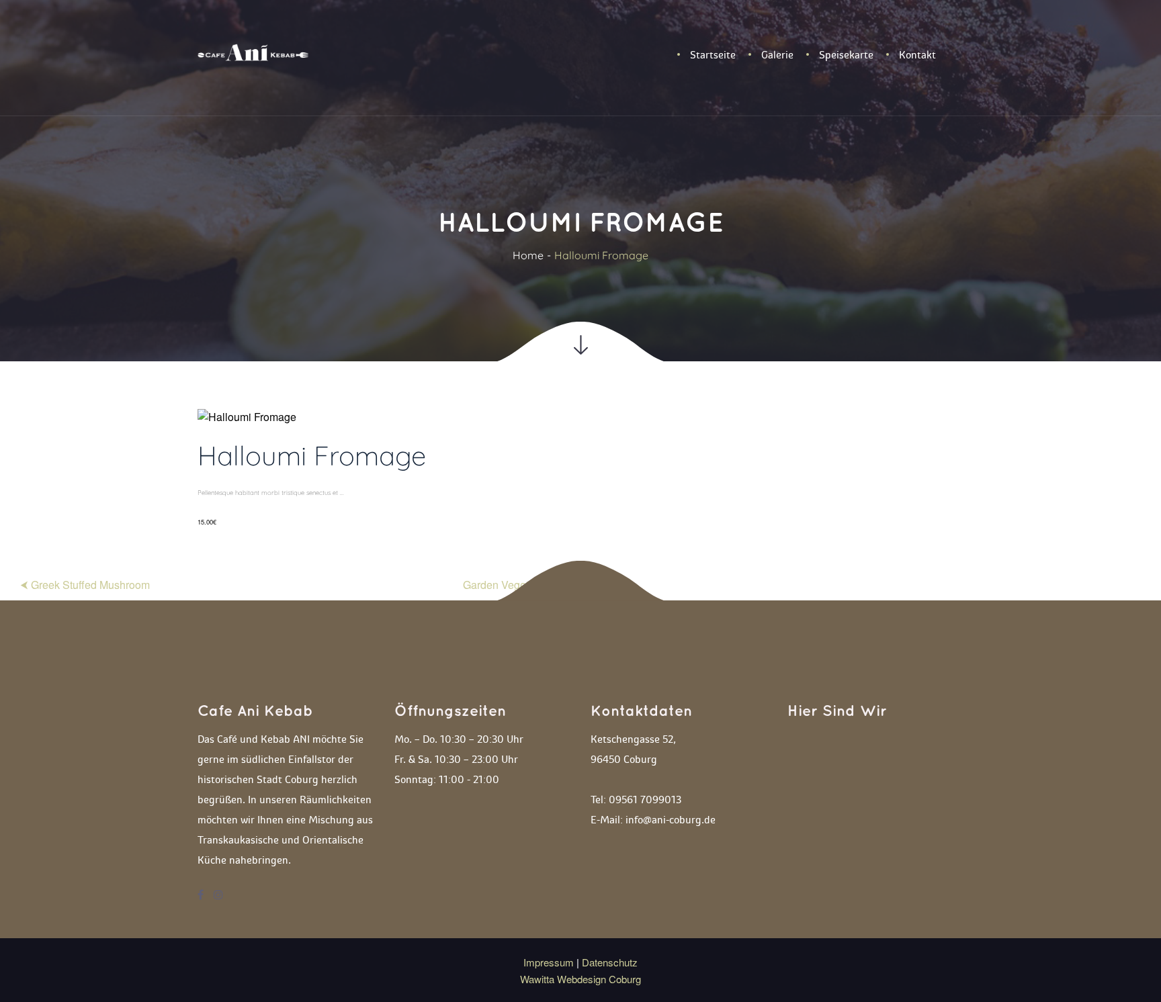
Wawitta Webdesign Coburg (580, 979)
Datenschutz (610, 962)
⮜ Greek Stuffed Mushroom (85, 584)
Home (528, 255)
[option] (580, 473)
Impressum (549, 962)
